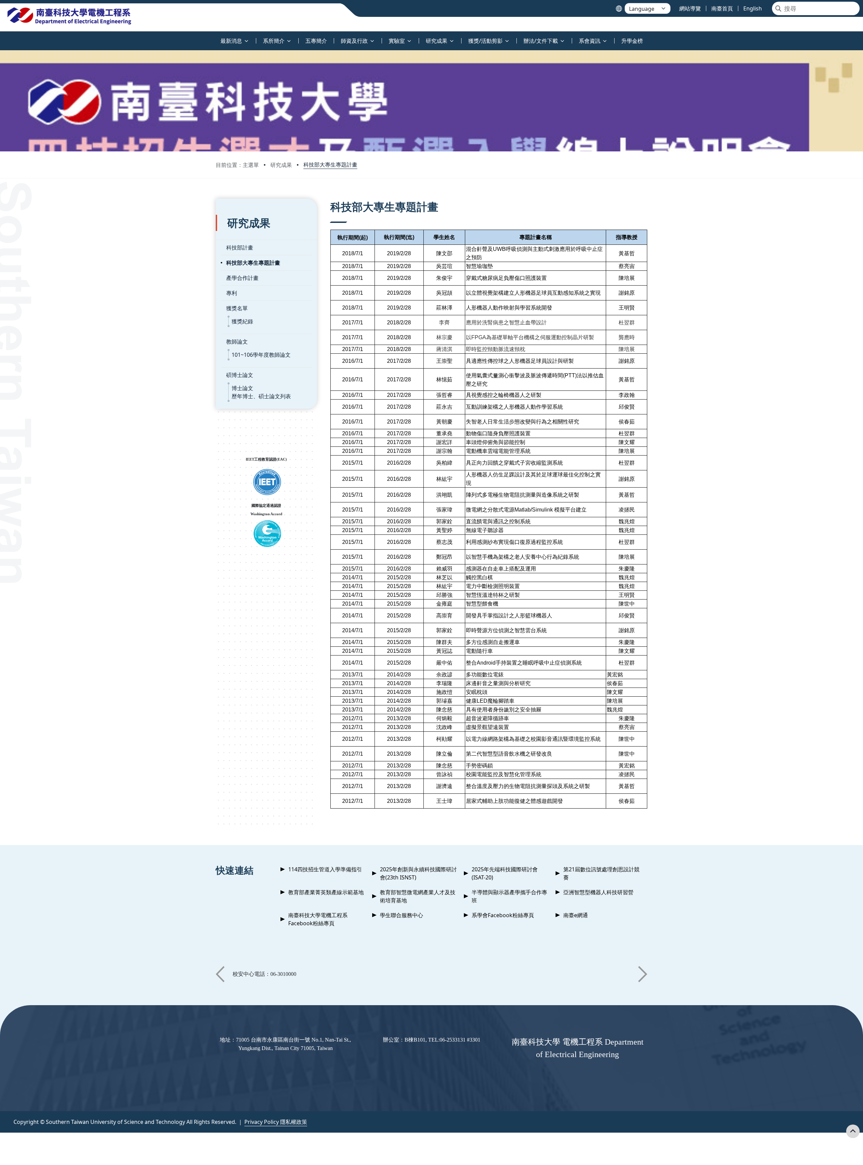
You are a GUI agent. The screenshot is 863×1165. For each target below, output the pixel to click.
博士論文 (242, 388)
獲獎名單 (237, 308)
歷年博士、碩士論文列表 (261, 396)
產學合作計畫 (242, 278)
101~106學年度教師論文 (261, 354)
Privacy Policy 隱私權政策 (275, 1122)
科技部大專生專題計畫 (330, 164)
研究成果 (281, 165)
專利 (231, 293)
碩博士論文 (239, 375)
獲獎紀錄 (242, 321)
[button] (220, 974)
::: (1, 37)
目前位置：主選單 (237, 165)
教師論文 (237, 341)
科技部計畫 (239, 247)
